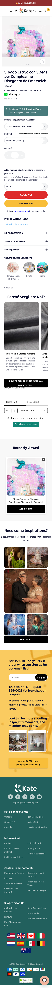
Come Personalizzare (36, 911)
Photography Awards (14, 876)
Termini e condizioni (36, 857)
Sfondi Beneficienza (13, 887)
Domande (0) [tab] (33, 405)
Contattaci (9, 820)
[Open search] (7, 413)
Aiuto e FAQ (32, 825)
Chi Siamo (8, 846)
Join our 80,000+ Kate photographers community (28, 766)
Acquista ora (26, 207)
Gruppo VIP (9, 825)
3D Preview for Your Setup (16, 227)
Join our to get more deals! (26, 214)
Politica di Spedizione (13, 860)
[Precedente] (5, 44)
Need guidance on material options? (33, 137)
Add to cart (25, 512)
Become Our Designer (37, 893)
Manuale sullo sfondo (37, 922)
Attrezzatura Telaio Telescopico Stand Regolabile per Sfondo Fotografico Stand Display (26, 181)
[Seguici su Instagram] (17, 800)
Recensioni (9, 881)
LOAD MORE (26, 642)
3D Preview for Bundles (10, 913)
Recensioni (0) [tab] (11, 405)
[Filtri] (15, 413)
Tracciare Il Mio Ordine (37, 830)
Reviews (8, 920)
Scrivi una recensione (26, 427)
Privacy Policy (33, 852)
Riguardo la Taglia (35, 820)
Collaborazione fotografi (11, 894)
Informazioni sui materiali (11, 853)
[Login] (40, 14)
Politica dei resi (34, 846)
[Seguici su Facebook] (10, 800)
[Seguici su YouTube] (39, 800)
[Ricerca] (11, 14)
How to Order (33, 916)
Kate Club (8, 830)
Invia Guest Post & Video (35, 887)
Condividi (8, 291)
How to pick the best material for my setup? (26, 386)
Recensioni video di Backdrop (35, 878)
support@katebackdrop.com (26, 806)
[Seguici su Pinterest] (32, 800)
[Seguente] (46, 44)
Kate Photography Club (12, 927)
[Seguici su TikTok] (24, 800)
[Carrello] (46, 14)
